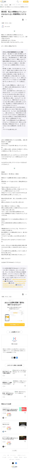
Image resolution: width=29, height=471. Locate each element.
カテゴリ (6, 4)
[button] (23, 20)
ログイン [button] (21, 1)
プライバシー (9, 457)
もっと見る (14, 450)
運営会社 (20, 457)
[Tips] (3, 2)
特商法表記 (18, 459)
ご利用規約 (16, 457)
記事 (8, 455)
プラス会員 (4, 457)
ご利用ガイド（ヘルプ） (21, 455)
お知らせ (25, 457)
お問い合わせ (11, 459)
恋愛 (10, 4)
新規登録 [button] (26, 1)
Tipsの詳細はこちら (14, 324)
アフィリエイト (13, 455)
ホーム (2, 4)
